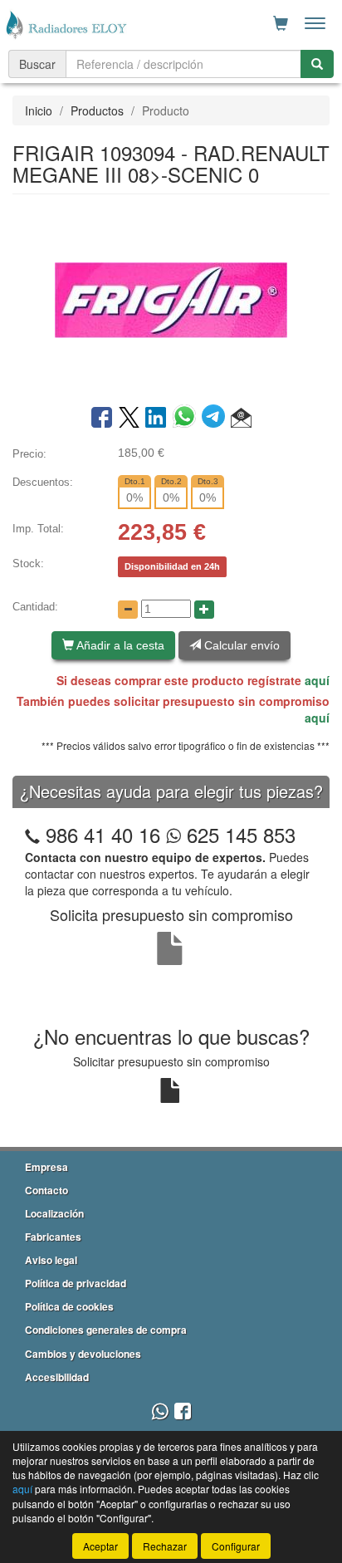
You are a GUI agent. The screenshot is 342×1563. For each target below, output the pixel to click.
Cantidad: (35, 606)
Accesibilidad (57, 1376)
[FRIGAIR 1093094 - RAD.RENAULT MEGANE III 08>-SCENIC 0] (171, 298)
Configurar (236, 1546)
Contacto (46, 1190)
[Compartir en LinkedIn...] (156, 419)
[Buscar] (317, 64)
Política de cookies (69, 1306)
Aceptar (100, 1546)
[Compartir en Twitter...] (129, 419)
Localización (54, 1213)
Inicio (38, 110)
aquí (317, 680)
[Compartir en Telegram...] (216, 419)
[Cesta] (280, 23)
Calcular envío (240, 645)
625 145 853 (238, 834)
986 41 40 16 (103, 834)
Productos (97, 110)
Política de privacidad (75, 1283)
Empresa (46, 1166)
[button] (241, 419)
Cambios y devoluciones (83, 1353)
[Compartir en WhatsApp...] (187, 419)
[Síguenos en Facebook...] (182, 1412)
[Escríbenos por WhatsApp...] (160, 1412)
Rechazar (165, 1546)
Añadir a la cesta (119, 645)
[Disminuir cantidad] (128, 609)
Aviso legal (51, 1259)
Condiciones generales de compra (106, 1329)
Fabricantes (53, 1236)
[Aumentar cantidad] (204, 609)
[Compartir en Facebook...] (101, 419)
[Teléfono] (32, 834)
